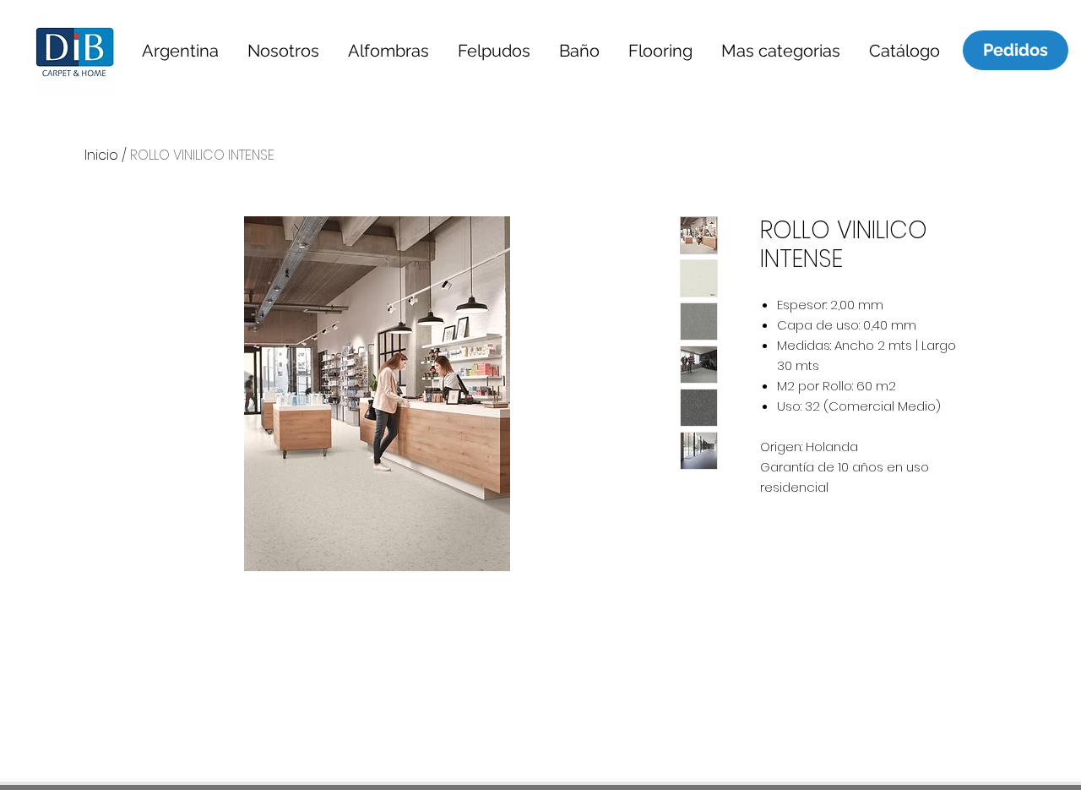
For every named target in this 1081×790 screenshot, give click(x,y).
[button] (180, 50)
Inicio (101, 155)
